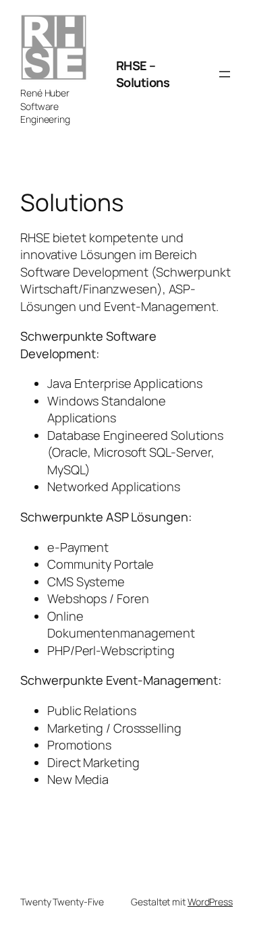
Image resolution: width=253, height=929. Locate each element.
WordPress (210, 901)
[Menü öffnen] (225, 74)
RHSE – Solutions (143, 74)
